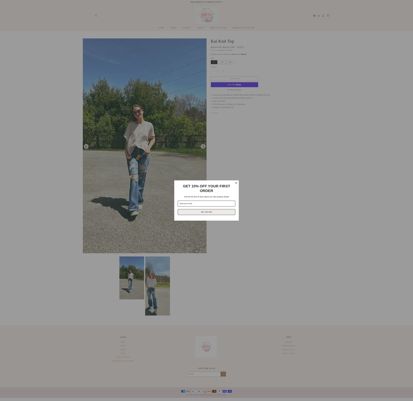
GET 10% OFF (206, 212)
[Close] (236, 183)
